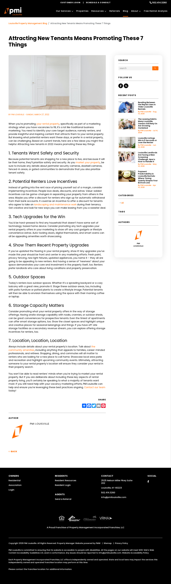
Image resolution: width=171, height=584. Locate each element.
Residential (15, 480)
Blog (125, 11)
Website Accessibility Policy (135, 553)
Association (15, 485)
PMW (98, 543)
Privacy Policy (121, 543)
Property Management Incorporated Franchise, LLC (96, 527)
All (122, 202)
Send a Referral (63, 499)
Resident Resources (65, 480)
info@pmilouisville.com (113, 497)
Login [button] (11, 489)
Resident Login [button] (63, 485)
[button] (120, 85)
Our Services (63, 11)
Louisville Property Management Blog (28, 23)
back (13, 451)
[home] (13, 11)
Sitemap (108, 543)
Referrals (114, 11)
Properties (82, 11)
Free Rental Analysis (156, 11)
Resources (97, 11)
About (134, 11)
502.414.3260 (159, 2)
